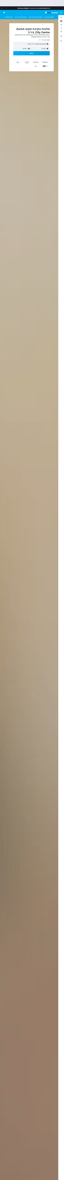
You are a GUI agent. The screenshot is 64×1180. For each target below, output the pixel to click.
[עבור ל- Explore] (61, 31)
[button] (2, 8)
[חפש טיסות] (61, 17)
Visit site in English (23, 8)
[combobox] (44, 40)
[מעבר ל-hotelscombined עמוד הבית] (51, 12)
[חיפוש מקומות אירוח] (61, 21)
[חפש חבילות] (61, 28)
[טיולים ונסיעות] (61, 36)
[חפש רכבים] (61, 24)
